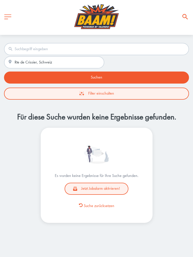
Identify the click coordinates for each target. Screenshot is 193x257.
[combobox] (96, 49)
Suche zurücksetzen (99, 205)
